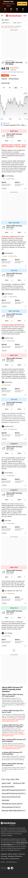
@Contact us (18, 856)
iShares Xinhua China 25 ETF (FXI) (11, 797)
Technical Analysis (14, 78)
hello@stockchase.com (14, 850)
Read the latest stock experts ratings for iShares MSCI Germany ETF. (13, 733)
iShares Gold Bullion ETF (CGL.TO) (11, 807)
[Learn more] (25, 188)
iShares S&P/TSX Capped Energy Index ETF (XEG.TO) (14, 790)
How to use (22, 854)
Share (6, 140)
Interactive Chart (5, 83)
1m (9, 87)
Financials (4, 78)
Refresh (13, 70)
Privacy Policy (5, 858)
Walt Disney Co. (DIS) (19, 783)
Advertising (11, 856)
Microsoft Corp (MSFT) (8, 786)
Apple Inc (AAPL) (6, 783)
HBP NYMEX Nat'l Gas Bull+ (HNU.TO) (12, 803)
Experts (10, 854)
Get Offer (22, 4)
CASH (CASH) (5, 800)
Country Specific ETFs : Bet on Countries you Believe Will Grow (15, 125)
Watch (19, 140)
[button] (14, 176)
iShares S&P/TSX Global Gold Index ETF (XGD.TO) (14, 793)
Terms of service (14, 858)
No (4, 178)
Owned (5, 256)
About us (15, 854)
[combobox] (14, 19)
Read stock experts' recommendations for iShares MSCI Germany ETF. (13, 747)
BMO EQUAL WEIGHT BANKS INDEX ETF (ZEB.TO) (14, 810)
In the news (4, 856)
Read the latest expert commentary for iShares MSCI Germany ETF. (13, 720)
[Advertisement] (14, 45)
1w (4, 87)
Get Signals (5, 75)
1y (21, 87)
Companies (4, 854)
